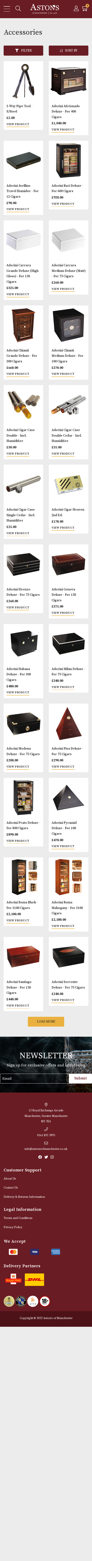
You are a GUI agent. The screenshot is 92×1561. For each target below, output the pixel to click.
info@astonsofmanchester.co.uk (46, 1149)
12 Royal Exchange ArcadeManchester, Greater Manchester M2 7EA (46, 1116)
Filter (26, 51)
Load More (46, 1022)
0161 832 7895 (46, 1135)
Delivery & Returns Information (24, 1197)
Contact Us (11, 1188)
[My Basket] (85, 10)
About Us (10, 1179)
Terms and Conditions (18, 1218)
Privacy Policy (13, 1227)
